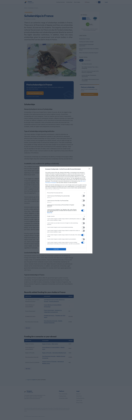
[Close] (89, 169)
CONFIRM (56, 249)
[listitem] (66, 193)
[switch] (83, 196)
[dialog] (66, 210)
